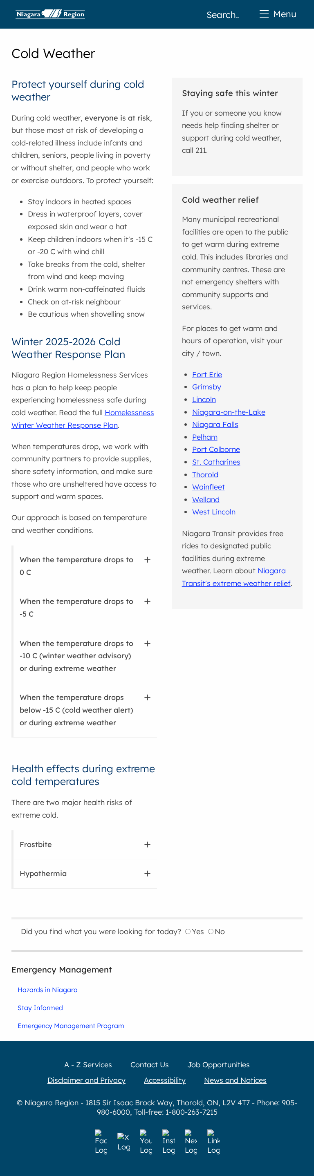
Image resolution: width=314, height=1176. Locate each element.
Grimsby (206, 386)
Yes (198, 931)
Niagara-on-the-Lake (228, 412)
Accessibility (165, 1080)
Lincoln (204, 399)
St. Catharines (216, 462)
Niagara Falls (215, 424)
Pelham (205, 437)
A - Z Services (88, 1064)
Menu (284, 13)
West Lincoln (214, 511)
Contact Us (149, 1064)
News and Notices (235, 1080)
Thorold (205, 474)
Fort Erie (207, 374)
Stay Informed (40, 1008)
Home (50, 14)
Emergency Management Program (71, 1026)
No (220, 931)
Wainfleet (208, 487)
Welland (206, 499)
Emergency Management (61, 969)
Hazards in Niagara (48, 990)
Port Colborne (216, 449)
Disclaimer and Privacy (86, 1080)
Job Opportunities (218, 1064)
